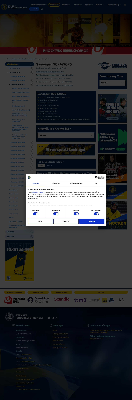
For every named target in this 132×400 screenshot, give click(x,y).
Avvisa (40, 221)
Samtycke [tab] (36, 183)
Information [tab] (56, 183)
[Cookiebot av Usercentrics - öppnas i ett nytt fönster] (96, 177)
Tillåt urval (66, 221)
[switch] (55, 213)
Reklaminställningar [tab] (76, 183)
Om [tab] (96, 183)
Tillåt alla (92, 221)
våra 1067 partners (38, 192)
